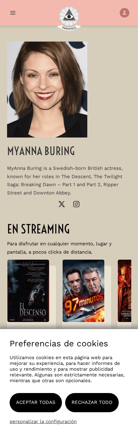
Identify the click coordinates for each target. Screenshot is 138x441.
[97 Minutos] (87, 294)
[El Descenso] (31, 294)
